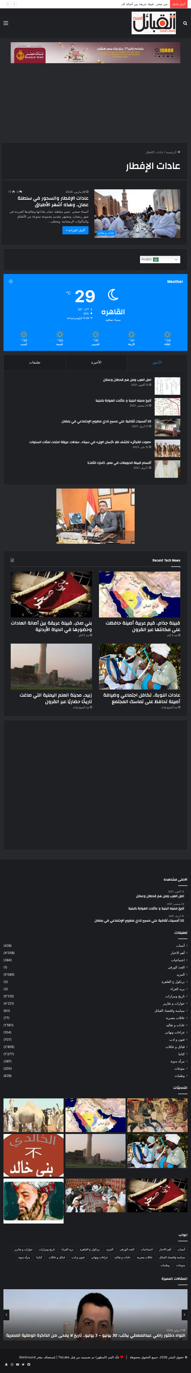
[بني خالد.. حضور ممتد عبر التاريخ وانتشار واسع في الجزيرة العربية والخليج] (33, 1155)
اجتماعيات (178, 960)
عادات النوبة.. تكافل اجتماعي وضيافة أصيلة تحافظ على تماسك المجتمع (141, 698)
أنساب (180, 945)
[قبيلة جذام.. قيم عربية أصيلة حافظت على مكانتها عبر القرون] (139, 594)
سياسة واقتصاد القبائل (169, 1010)
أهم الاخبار (178, 953)
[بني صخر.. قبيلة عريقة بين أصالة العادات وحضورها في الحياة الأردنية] (51, 594)
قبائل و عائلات (175, 1047)
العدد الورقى (176, 967)
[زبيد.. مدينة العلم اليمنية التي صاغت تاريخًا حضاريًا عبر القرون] (51, 667)
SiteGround (27, 1357)
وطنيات (180, 1076)
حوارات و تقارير (174, 1003)
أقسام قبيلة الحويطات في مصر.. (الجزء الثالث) (119, 463)
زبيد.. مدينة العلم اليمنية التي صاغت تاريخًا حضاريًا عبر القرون (56, 698)
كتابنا (181, 1054)
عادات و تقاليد (175, 1025)
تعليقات (34, 362)
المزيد (181, 974)
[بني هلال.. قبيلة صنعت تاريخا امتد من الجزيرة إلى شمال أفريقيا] (157, 1115)
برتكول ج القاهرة (173, 982)
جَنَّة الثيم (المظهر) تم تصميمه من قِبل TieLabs (88, 1357)
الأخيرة (96, 362)
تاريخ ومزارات (175, 996)
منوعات (179, 1068)
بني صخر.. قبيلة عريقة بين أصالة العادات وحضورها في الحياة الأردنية (124, 4)
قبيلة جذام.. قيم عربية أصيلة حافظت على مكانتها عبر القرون (143, 626)
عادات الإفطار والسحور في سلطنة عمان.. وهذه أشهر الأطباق (53, 201)
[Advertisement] (95, 105)
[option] (95, 1315)
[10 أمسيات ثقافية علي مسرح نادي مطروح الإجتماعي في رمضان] (167, 427)
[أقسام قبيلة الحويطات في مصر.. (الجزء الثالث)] (167, 469)
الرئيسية (171, 152)
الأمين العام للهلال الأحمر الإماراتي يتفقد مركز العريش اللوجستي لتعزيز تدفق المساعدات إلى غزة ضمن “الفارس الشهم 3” (96, 1332)
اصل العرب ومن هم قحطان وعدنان (127, 380)
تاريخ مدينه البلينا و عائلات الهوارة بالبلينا (123, 401)
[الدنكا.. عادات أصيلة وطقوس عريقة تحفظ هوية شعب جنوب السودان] (33, 1115)
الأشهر (157, 362)
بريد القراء (178, 989)
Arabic (147, 259)
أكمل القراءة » (75, 230)
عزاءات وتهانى (175, 1032)
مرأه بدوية (178, 1061)
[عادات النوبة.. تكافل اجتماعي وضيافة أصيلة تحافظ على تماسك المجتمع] (139, 667)
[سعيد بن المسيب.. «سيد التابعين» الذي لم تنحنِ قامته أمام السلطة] (33, 1201)
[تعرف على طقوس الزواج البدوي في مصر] (95, 1196)
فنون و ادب (177, 1039)
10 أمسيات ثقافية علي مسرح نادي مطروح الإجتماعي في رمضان (106, 421)
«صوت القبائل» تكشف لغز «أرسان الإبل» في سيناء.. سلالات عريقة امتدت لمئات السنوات (90, 442)
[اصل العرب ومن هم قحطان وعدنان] (167, 386)
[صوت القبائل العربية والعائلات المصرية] (154, 23)
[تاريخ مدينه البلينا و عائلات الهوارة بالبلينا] (167, 407)
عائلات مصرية (175, 1018)
